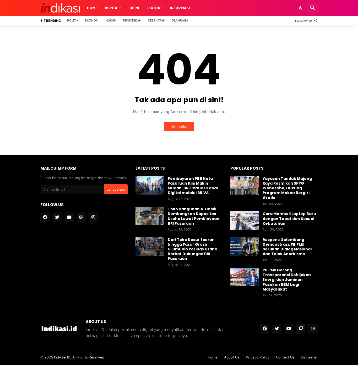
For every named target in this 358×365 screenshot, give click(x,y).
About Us (231, 357)
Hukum (111, 20)
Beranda (179, 126)
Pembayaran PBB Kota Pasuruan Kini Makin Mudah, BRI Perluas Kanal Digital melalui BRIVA (193, 185)
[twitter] (57, 217)
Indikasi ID (62, 357)
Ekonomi (92, 20)
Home (92, 8)
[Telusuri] (313, 8)
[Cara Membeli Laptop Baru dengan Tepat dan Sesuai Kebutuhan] (244, 220)
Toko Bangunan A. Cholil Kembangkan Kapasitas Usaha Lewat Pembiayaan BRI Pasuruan (193, 216)
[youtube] (69, 217)
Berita (111, 8)
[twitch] (81, 217)
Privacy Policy (257, 357)
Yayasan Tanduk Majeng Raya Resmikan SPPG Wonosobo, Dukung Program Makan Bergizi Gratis (287, 188)
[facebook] (45, 217)
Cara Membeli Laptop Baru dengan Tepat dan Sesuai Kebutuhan (289, 218)
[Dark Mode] (301, 7)
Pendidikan (132, 20)
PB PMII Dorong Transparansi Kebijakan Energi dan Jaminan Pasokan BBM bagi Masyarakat (287, 280)
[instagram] (93, 217)
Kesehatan (156, 20)
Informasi (180, 8)
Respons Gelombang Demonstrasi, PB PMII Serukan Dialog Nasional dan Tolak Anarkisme (287, 246)
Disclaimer (309, 357)
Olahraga (180, 20)
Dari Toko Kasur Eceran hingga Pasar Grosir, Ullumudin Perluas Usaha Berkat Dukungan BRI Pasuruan (192, 249)
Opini (134, 8)
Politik (73, 20)
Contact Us (285, 357)
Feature (154, 8)
